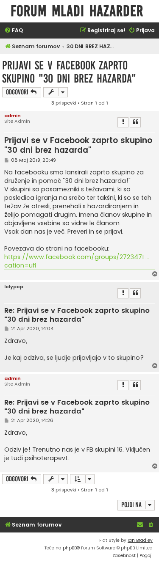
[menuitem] (13, 30)
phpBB (70, 548)
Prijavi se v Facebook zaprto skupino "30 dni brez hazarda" (69, 72)
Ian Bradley (140, 540)
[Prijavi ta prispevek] (122, 122)
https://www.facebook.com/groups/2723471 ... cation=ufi (76, 261)
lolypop (13, 287)
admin (12, 115)
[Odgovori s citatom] (135, 122)
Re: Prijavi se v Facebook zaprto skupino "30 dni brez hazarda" (77, 315)
